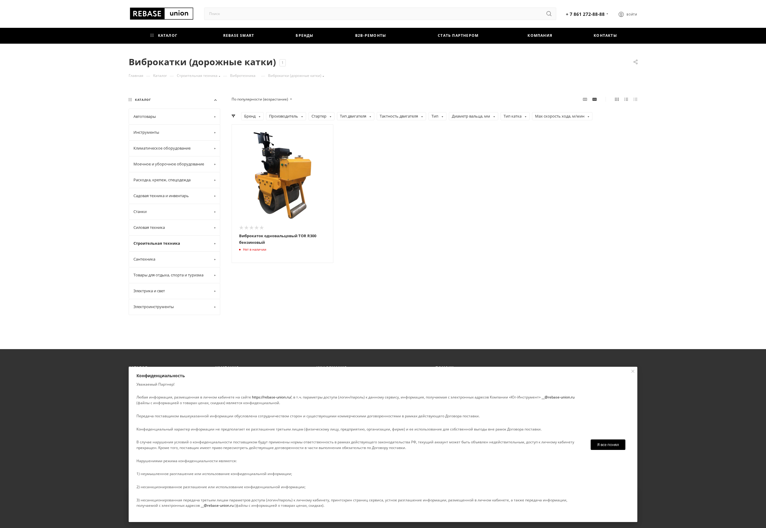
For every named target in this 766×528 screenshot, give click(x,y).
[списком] (626, 99)
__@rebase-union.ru (558, 397)
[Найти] (549, 13)
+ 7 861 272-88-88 (585, 14)
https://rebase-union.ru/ (271, 397)
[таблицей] (635, 99)
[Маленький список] (585, 99)
